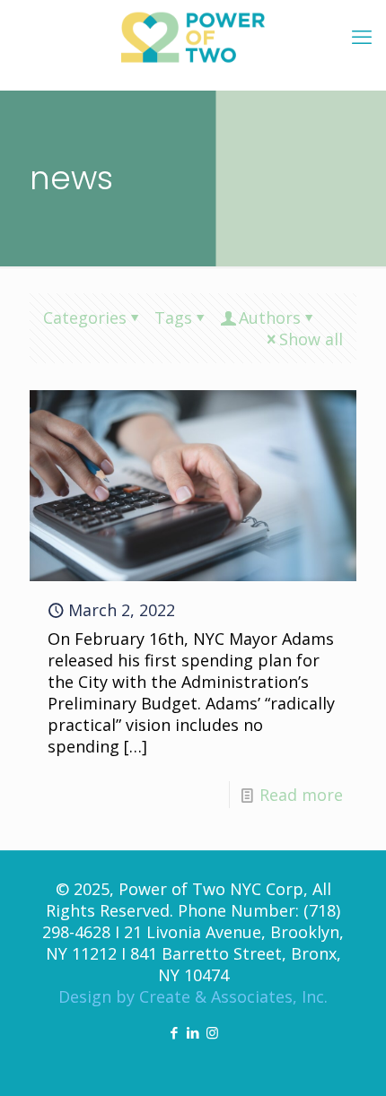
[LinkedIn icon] (193, 1032)
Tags (173, 317)
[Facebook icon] (174, 1032)
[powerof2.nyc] (193, 36)
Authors (270, 317)
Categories (85, 317)
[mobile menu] (362, 36)
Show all (311, 339)
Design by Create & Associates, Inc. (193, 996)
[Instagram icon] (212, 1032)
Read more (301, 794)
